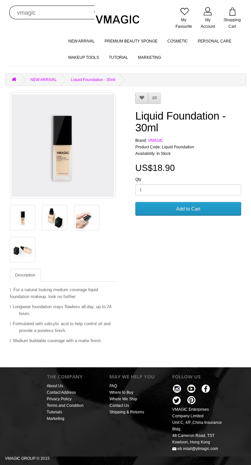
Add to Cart (188, 208)
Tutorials (54, 412)
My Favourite (184, 23)
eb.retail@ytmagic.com (197, 448)
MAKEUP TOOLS (83, 57)
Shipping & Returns (126, 412)
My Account (208, 23)
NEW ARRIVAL (81, 41)
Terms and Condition (65, 405)
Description (25, 275)
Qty (138, 179)
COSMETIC (177, 41)
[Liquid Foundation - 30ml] (63, 145)
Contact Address (61, 392)
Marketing (55, 418)
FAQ (113, 386)
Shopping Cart (232, 23)
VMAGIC (155, 140)
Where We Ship (123, 399)
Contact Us (119, 405)
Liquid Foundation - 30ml (93, 79)
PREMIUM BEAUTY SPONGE (131, 41)
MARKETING (149, 57)
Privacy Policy (59, 399)
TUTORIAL (118, 57)
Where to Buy (121, 392)
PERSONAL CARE (214, 41)
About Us (55, 386)
